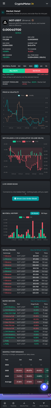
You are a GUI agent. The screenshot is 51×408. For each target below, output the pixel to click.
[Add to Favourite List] (32, 20)
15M (24, 66)
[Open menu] (4, 3)
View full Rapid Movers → (39, 301)
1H (36, 66)
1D (46, 66)
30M (30, 66)
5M (19, 66)
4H (41, 66)
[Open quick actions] (47, 3)
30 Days (44, 213)
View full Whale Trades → (39, 250)
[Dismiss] (49, 395)
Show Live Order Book (26, 198)
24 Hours (34, 213)
